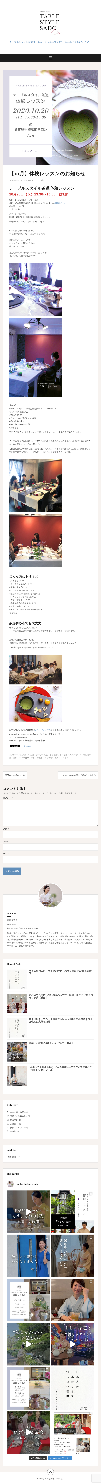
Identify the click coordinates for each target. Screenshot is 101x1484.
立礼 (33, 758)
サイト (6, 853)
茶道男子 (14, 1123)
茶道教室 (49, 758)
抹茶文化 (14, 1120)
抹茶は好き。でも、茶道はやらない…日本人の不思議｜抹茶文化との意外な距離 (60, 1020)
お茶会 (65, 758)
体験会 (57, 758)
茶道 (65, 754)
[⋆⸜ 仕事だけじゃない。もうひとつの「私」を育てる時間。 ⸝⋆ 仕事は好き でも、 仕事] (28, 1211)
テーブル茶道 (42, 754)
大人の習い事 (75, 754)
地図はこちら (60, 203)
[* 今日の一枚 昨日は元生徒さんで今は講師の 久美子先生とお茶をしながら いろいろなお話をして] (72, 1300)
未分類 (41, 180)
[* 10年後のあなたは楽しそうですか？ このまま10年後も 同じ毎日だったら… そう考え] (72, 1256)
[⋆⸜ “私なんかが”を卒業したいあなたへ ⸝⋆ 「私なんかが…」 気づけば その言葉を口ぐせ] (28, 1344)
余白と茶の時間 (17, 1112)
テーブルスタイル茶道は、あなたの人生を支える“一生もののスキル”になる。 (50, 42)
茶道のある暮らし (18, 1116)
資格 (15, 758)
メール (7, 841)
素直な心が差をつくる (15, 775)
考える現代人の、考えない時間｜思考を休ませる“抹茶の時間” (60, 972)
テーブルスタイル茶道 (24, 754)
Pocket (27, 746)
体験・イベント (17, 1127)
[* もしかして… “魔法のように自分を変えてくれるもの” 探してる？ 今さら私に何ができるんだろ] (28, 1388)
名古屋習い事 (56, 754)
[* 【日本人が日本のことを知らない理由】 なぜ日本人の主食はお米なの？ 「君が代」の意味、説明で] (72, 1388)
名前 (6, 829)
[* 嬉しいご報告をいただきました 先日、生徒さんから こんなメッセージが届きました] (28, 1256)
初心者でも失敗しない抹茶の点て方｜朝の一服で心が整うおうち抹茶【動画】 (61, 996)
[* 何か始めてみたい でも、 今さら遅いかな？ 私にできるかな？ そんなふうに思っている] (28, 1300)
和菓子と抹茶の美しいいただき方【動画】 (51, 1043)
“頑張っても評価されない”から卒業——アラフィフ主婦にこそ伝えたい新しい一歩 (60, 1068)
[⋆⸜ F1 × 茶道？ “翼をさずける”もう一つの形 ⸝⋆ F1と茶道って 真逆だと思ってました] (72, 1344)
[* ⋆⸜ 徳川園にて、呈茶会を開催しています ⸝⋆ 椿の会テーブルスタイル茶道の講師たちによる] (72, 1432)
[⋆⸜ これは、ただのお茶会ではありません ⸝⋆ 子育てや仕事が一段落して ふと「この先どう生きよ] (28, 1432)
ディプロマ (24, 758)
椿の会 (40, 758)
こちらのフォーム (43, 729)
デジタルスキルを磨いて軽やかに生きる (78, 775)
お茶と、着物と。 (56, 1478)
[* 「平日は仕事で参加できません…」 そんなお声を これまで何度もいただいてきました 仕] (72, 1211)
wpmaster (29, 180)
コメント (8, 797)
